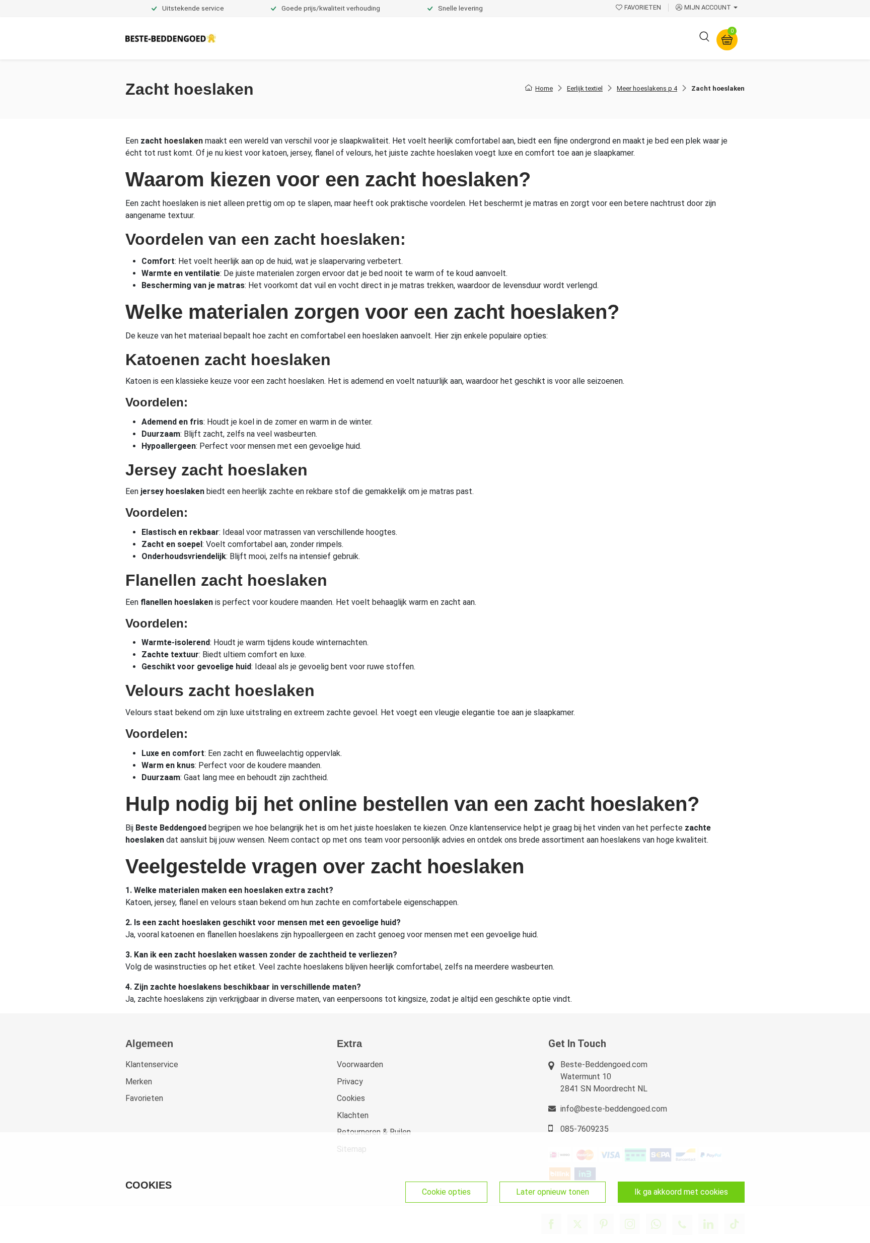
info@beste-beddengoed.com (613, 1109)
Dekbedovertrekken (263, 38)
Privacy (350, 1081)
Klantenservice (151, 1064)
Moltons (527, 38)
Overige (572, 38)
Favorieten (144, 1098)
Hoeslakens (392, 38)
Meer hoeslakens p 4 (647, 88)
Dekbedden (335, 38)
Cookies (351, 1098)
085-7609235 (584, 1129)
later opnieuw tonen (552, 1192)
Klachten (353, 1115)
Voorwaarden (360, 1064)
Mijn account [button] (707, 7)
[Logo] (170, 38)
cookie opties (446, 1192)
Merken (138, 1081)
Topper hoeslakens (462, 38)
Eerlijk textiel (585, 88)
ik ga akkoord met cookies (681, 1192)
